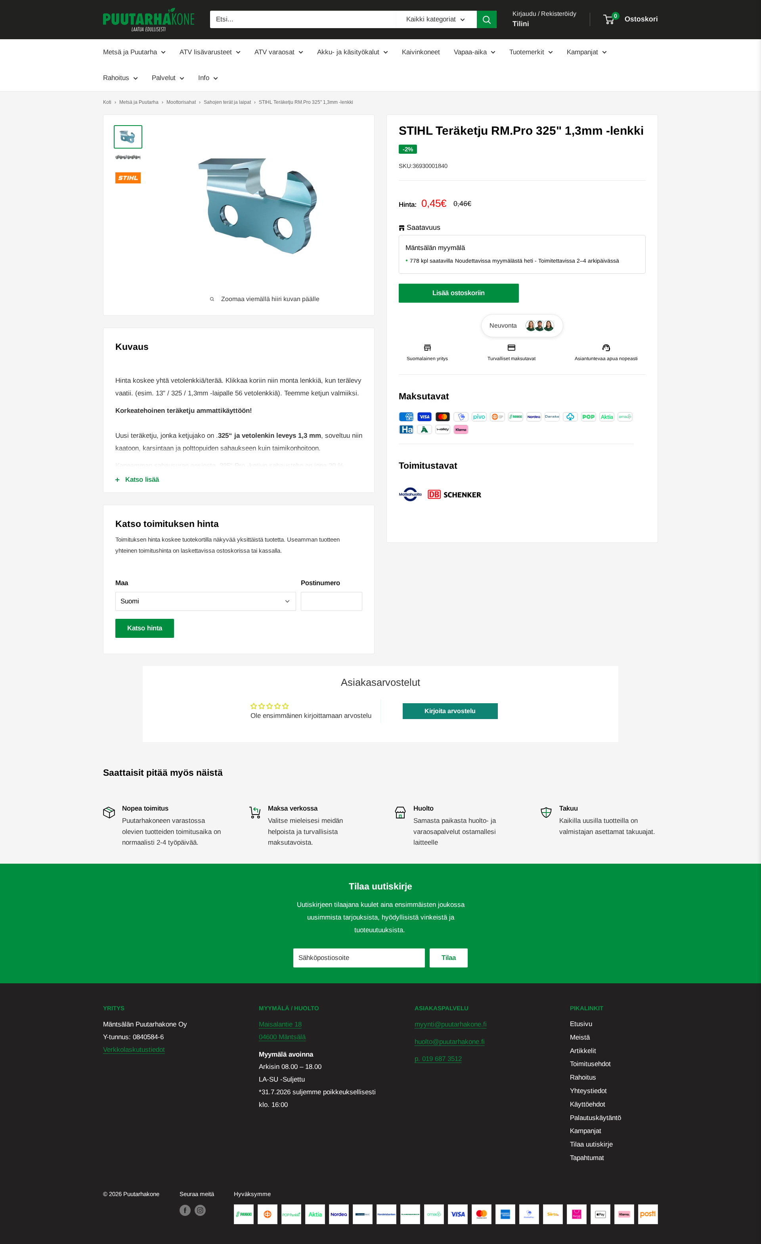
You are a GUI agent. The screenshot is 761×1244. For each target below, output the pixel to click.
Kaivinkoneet (421, 52)
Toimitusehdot (590, 1064)
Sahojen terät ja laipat (227, 102)
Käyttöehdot (587, 1104)
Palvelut (164, 78)
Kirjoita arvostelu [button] (450, 711)
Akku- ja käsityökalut (348, 52)
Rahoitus (116, 78)
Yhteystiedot (588, 1091)
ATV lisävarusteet (206, 52)
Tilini (520, 24)
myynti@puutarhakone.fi (451, 1024)
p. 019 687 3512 (438, 1059)
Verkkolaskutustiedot (134, 1049)
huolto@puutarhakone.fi (450, 1042)
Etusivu (581, 1024)
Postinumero (320, 583)
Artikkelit (583, 1051)
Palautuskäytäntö (595, 1118)
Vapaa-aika (470, 52)
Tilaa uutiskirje (591, 1144)
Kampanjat (582, 52)
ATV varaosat (274, 52)
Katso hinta (144, 628)
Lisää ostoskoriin (458, 293)
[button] (522, 325)
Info (203, 78)
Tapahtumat (587, 1158)
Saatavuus (423, 228)
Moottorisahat (181, 102)
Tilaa (449, 958)
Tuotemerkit (526, 52)
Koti (107, 102)
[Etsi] (487, 19)
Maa (121, 583)
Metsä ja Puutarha (130, 52)
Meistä (580, 1037)
